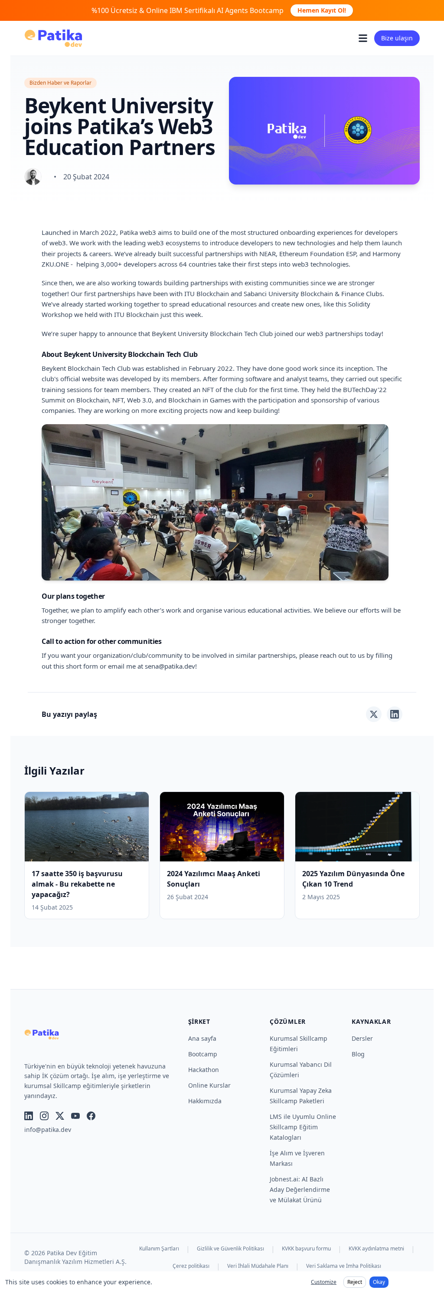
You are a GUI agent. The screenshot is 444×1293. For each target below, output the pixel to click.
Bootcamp (202, 1054)
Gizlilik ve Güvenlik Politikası (230, 1248)
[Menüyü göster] (363, 38)
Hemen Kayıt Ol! (321, 10)
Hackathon (203, 1069)
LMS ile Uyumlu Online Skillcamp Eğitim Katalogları (303, 1126)
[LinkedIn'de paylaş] (394, 714)
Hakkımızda (205, 1101)
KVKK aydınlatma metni (376, 1248)
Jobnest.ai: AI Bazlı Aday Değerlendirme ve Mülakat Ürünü (300, 1189)
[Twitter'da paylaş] (374, 714)
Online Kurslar (209, 1085)
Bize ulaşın (397, 38)
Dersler (362, 1038)
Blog (358, 1054)
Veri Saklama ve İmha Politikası (343, 1266)
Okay (379, 1282)
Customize (323, 1282)
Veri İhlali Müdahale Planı (257, 1266)
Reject (354, 1282)
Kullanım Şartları (159, 1248)
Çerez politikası (191, 1266)
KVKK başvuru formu (306, 1248)
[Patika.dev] (53, 38)
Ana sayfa (202, 1038)
